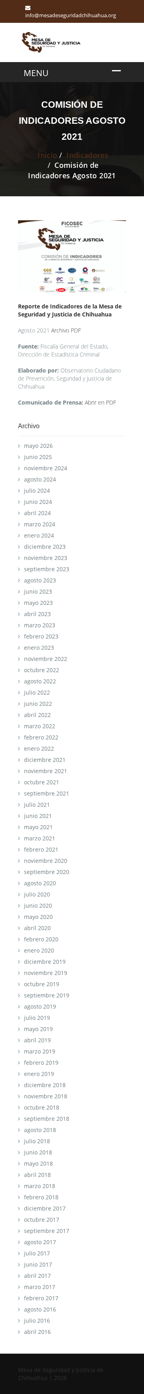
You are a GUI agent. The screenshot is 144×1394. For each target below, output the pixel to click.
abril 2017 (37, 1275)
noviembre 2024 (45, 468)
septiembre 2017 (46, 1231)
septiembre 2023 (46, 569)
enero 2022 (39, 748)
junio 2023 (38, 591)
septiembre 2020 (46, 872)
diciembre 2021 (45, 759)
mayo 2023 (38, 602)
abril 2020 (37, 928)
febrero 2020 (41, 939)
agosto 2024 (40, 479)
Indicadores (87, 155)
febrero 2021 (41, 849)
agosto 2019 (40, 1006)
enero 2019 (39, 1074)
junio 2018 (38, 1152)
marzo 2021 (39, 838)
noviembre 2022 (45, 659)
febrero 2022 (41, 737)
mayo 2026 (38, 445)
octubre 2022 (41, 670)
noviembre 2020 (45, 860)
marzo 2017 (39, 1287)
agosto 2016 (40, 1309)
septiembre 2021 (46, 793)
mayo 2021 (38, 827)
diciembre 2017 (45, 1208)
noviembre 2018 (45, 1096)
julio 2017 (37, 1253)
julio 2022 (37, 692)
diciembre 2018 (45, 1085)
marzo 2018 (39, 1186)
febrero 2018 (41, 1197)
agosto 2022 (40, 681)
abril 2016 (37, 1332)
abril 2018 (37, 1174)
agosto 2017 (40, 1242)
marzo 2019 (39, 1051)
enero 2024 (39, 535)
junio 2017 (38, 1264)
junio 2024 (38, 502)
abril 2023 (37, 614)
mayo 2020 (38, 917)
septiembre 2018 (46, 1118)
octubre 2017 (41, 1219)
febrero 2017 (41, 1298)
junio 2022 (38, 703)
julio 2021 (37, 804)
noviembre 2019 (45, 973)
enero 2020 (39, 950)
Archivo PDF (66, 330)
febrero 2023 (41, 636)
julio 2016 (37, 1320)
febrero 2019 (41, 1062)
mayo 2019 (38, 1029)
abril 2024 (37, 513)
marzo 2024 (39, 524)
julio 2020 (37, 894)
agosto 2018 (40, 1130)
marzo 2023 (39, 625)
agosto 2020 (40, 883)
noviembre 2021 (45, 771)
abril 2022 (37, 715)
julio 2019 (37, 1017)
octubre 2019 (41, 984)
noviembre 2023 (45, 558)
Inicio (47, 155)
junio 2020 (38, 905)
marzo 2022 (39, 726)
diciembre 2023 (45, 546)
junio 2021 (38, 816)
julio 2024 (37, 490)
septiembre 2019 (46, 995)
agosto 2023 (40, 580)
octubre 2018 (41, 1107)
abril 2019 (37, 1040)
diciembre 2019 (45, 961)
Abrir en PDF (100, 402)
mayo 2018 (38, 1163)
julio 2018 (37, 1141)
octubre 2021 (41, 782)
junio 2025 (38, 457)
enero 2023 (39, 647)
